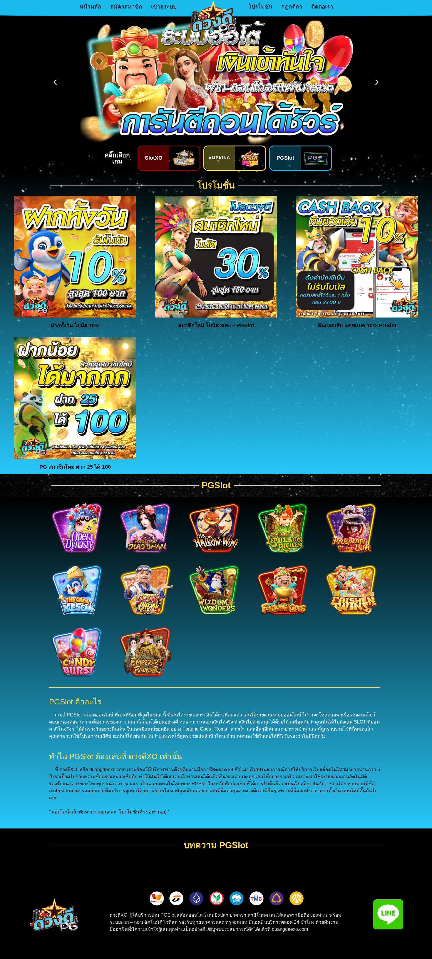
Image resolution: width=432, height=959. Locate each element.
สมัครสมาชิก (126, 7)
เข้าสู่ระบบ (164, 7)
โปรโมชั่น (260, 7)
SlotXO (154, 158)
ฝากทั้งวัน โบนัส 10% (75, 325)
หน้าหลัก (90, 7)
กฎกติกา (291, 7)
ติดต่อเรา (322, 7)
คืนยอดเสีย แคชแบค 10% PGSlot (357, 325)
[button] (55, 82)
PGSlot (285, 158)
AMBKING (220, 158)
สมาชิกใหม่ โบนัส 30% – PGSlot (216, 325)
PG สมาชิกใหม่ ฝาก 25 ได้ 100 (75, 467)
